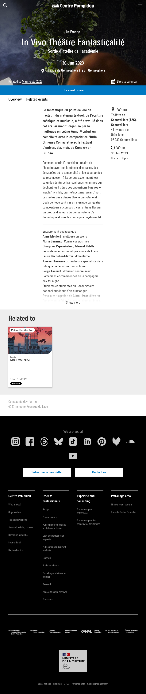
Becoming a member (18, 534)
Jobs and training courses (20, 527)
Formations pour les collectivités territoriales (88, 522)
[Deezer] (116, 443)
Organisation (14, 512)
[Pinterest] (101, 443)
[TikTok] (73, 443)
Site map (57, 683)
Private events (49, 517)
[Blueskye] (59, 443)
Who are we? (14, 504)
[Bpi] (19, 634)
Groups (46, 509)
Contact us (99, 472)
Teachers (47, 557)
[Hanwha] (130, 634)
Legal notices (44, 683)
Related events (37, 99)
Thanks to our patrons (121, 504)
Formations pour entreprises (85, 511)
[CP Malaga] (73, 634)
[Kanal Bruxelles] (93, 634)
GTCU (67, 683)
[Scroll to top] (137, 685)
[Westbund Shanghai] (114, 634)
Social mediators (51, 565)
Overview (15, 99)
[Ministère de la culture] (73, 661)
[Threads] (44, 443)
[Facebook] (30, 443)
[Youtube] (73, 457)
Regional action (15, 550)
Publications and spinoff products (54, 548)
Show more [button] (73, 302)
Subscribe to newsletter (47, 472)
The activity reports (17, 519)
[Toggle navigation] (139, 6)
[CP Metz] (57, 634)
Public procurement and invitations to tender (54, 526)
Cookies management (97, 683)
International (14, 542)
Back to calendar (127, 81)
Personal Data (79, 683)
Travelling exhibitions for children (54, 575)
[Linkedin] (87, 443)
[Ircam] (39, 634)
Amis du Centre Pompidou (123, 512)
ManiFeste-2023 (32, 81)
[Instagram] (15, 443)
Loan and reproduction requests (53, 537)
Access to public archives (55, 591)
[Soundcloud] (130, 443)
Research (47, 584)
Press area (47, 599)
